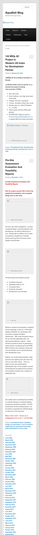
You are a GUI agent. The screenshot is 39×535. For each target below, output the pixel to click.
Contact (8, 39)
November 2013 (10, 514)
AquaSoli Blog (14, 12)
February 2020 (10, 479)
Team (26, 35)
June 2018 (8, 495)
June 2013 (8, 521)
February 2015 (10, 505)
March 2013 (9, 523)
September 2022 (10, 463)
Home (7, 30)
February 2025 (10, 449)
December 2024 (10, 452)
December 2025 (10, 445)
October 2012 (9, 530)
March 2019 (9, 488)
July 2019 (8, 486)
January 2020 (9, 481)
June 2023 (8, 454)
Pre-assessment (15, 424)
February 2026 (10, 442)
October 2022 (9, 461)
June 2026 (8, 438)
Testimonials (17, 35)
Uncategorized (22, 149)
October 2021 (9, 472)
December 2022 (10, 458)
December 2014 (10, 507)
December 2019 (10, 484)
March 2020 (9, 477)
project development (11, 428)
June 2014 (8, 511)
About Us (15, 30)
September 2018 (10, 493)
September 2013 (10, 518)
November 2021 (10, 470)
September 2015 (10, 502)
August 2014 (9, 509)
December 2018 (10, 491)
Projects (8, 35)
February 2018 (10, 498)
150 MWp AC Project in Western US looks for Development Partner (15, 62)
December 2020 (10, 475)
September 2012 (10, 532)
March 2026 (9, 440)
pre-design (27, 426)
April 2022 (8, 465)
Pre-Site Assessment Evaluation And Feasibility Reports (13, 166)
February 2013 (10, 525)
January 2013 (9, 528)
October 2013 (9, 516)
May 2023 (8, 456)
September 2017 (10, 500)
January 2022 (9, 468)
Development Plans (17, 147)
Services (23, 30)
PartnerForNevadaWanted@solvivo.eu (21, 117)
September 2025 (10, 447)
